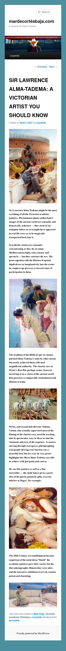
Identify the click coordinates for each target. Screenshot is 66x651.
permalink (14, 620)
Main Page (39, 613)
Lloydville (14, 55)
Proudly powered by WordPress (33, 633)
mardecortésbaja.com (31, 21)
